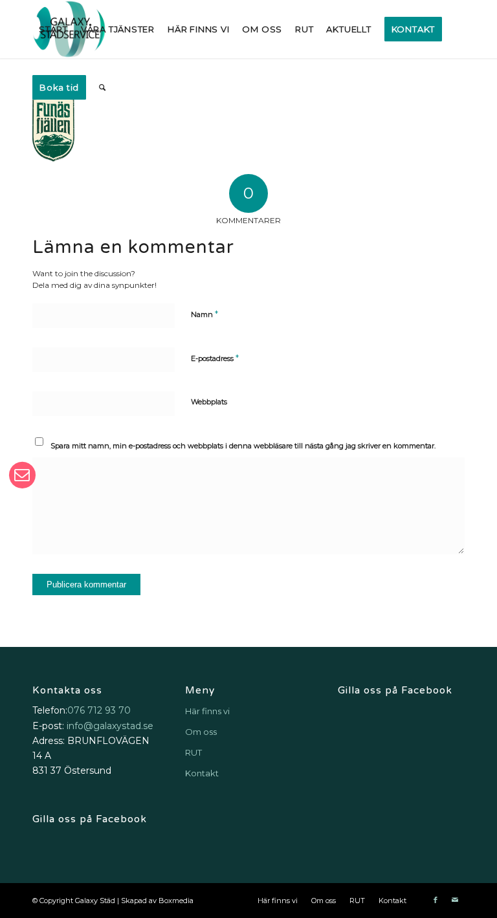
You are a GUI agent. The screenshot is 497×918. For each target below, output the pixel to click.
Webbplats (209, 401)
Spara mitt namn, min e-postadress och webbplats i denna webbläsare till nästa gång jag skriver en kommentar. (243, 445)
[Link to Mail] (455, 900)
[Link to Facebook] (435, 900)
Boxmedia (176, 900)
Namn (204, 314)
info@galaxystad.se (110, 726)
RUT (193, 752)
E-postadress (215, 358)
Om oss (201, 732)
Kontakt (202, 773)
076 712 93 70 (99, 710)
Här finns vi (207, 711)
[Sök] (103, 87)
